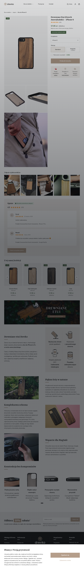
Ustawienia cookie (65, 560)
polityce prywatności (31, 565)
